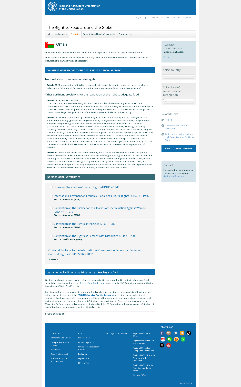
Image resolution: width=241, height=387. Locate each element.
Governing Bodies (86, 342)
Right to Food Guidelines (92, 283)
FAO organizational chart (117, 333)
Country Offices (140, 375)
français (165, 17)
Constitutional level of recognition (99, 34)
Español (187, 17)
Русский (176, 17)
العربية (138, 17)
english (155, 17)
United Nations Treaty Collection (176, 127)
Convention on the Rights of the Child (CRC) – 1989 (84, 224)
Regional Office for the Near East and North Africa (143, 368)
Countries (75, 34)
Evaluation (82, 354)
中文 (147, 17)
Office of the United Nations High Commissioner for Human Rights (180, 137)
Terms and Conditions (60, 337)
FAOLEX (168, 119)
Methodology (61, 34)
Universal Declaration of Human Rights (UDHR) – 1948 (86, 187)
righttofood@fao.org (173, 176)
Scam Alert (55, 349)
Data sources (125, 34)
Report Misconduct (59, 354)
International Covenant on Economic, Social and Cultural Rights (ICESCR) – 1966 (101, 196)
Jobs (80, 333)
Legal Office (83, 358)
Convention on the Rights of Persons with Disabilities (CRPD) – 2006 (95, 236)
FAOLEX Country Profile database (96, 294)
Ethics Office (83, 363)
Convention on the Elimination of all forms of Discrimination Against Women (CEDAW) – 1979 (100, 209)
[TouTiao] (163, 339)
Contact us (55, 333)
